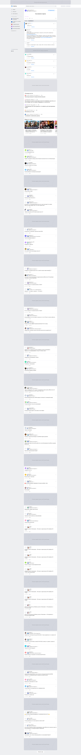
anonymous (27, 114)
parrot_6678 (27, 95)
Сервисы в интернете (32, 157)
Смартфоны (32, 99)
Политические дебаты (33, 672)
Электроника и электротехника (35, 328)
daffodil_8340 (28, 99)
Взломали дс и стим (29, 111)
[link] (32, 128)
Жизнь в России (32, 409)
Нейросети (31, 196)
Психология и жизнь (32, 283)
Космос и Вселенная (33, 315)
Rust (30, 527)
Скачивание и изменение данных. (32, 115)
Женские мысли (32, 348)
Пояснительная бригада (33, 309)
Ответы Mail (31, 150)
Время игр (31, 110)
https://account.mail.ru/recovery (31, 34)
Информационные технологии (34, 236)
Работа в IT (31, 481)
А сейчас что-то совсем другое (35, 289)
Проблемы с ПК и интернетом (34, 95)
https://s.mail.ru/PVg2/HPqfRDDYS (46, 37)
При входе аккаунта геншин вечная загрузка (35, 96)
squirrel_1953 (28, 110)
